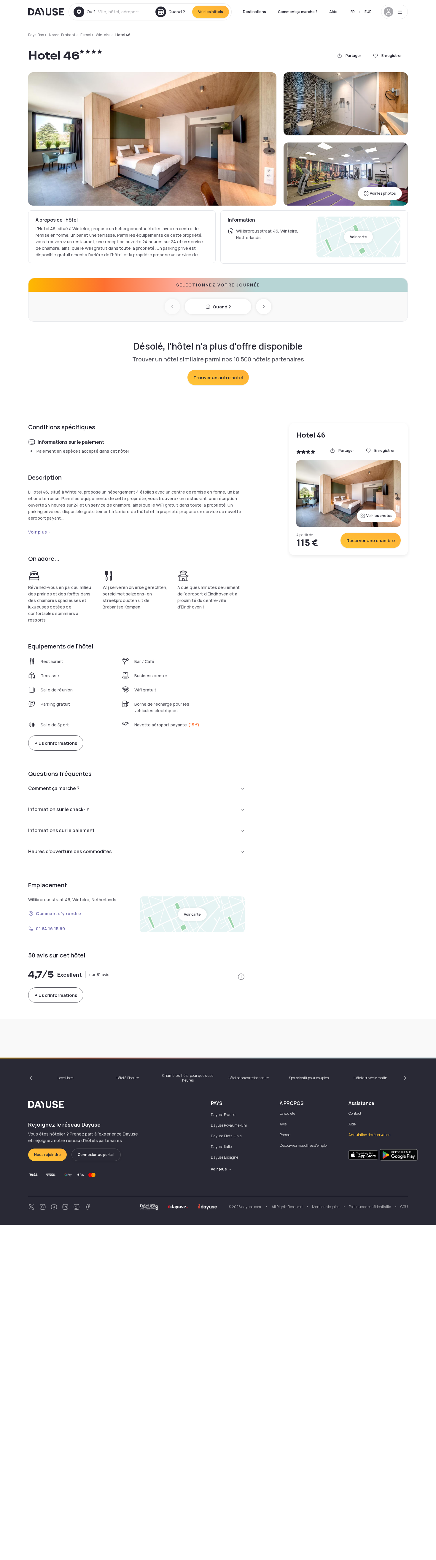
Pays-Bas (36, 34)
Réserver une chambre (370, 540)
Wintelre (103, 34)
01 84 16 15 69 (50, 928)
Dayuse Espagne (224, 1157)
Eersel (85, 34)
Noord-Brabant (62, 34)
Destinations (254, 11)
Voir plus (37, 532)
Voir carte (358, 236)
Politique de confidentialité (370, 1206)
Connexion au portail (96, 1154)
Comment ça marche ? (297, 11)
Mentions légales (325, 1206)
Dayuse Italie (221, 1146)
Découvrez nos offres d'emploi (303, 1145)
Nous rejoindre (47, 1154)
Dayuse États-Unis (226, 1135)
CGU (404, 1206)
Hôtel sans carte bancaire (248, 1077)
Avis (283, 1124)
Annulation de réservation (370, 1134)
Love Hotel (66, 1077)
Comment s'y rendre (58, 913)
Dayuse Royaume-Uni (229, 1125)
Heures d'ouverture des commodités (70, 851)
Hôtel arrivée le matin (370, 1077)
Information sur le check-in (59, 809)
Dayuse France (223, 1114)
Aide (333, 11)
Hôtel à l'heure (127, 1077)
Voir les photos (383, 193)
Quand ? (222, 307)
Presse (285, 1134)
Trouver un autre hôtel (218, 377)
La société (287, 1113)
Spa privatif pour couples (309, 1077)
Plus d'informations (55, 743)
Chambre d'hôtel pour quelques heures (187, 1078)
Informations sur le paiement (61, 830)
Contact (355, 1113)
